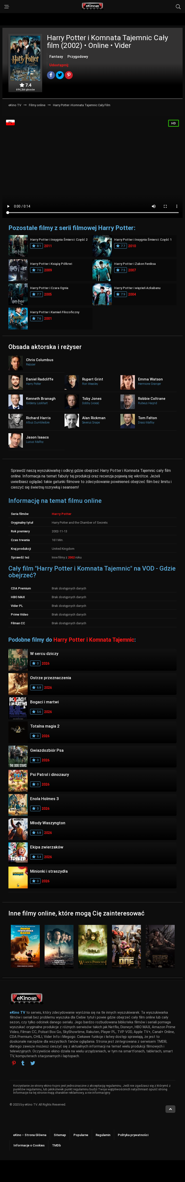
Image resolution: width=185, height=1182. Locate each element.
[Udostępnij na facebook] (51, 75)
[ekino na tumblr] (23, 1064)
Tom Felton (147, 418)
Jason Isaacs (37, 437)
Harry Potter (62, 514)
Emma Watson (150, 379)
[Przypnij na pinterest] (69, 75)
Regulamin (103, 1135)
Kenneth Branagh (41, 398)
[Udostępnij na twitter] (60, 75)
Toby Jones (91, 398)
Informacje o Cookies (29, 1145)
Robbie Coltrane (151, 398)
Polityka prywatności (133, 1135)
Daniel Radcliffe (39, 379)
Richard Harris (38, 418)
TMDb (56, 1145)
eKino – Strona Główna (29, 1135)
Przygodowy (77, 56)
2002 (71, 557)
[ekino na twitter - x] (33, 1064)
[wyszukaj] (178, 7)
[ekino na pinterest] (14, 1063)
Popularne (80, 1135)
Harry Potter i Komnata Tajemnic (93, 640)
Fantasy (56, 56)
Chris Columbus (39, 360)
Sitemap (60, 1135)
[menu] (6, 7)
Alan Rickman (94, 418)
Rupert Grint (92, 379)
